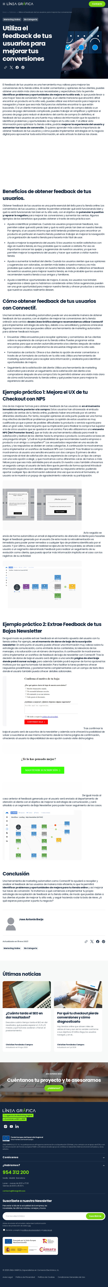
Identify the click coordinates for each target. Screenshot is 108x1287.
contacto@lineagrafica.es (14, 1191)
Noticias (12, 12)
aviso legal (47, 1230)
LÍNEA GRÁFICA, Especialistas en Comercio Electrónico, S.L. (34, 1270)
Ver (29, 1225)
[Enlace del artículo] (27, 1016)
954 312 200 (16, 1172)
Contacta (97, 3)
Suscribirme (95, 1216)
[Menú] (4, 4)
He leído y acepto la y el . (29, 1230)
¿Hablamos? (54, 1088)
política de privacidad (31, 1230)
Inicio (5, 12)
